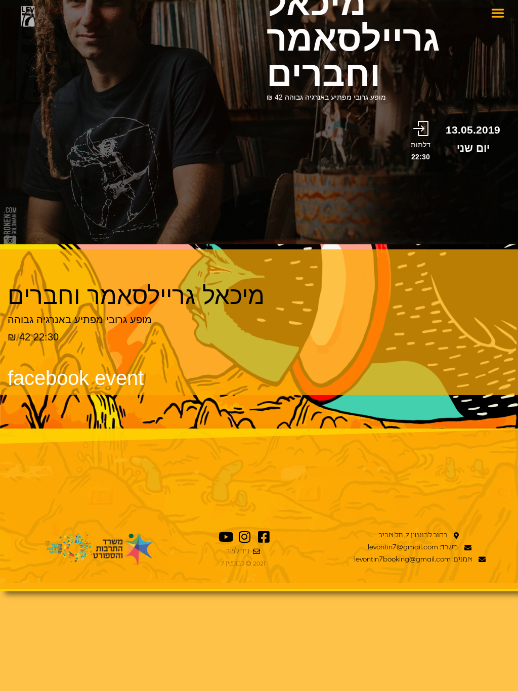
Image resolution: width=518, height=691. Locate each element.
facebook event (76, 378)
